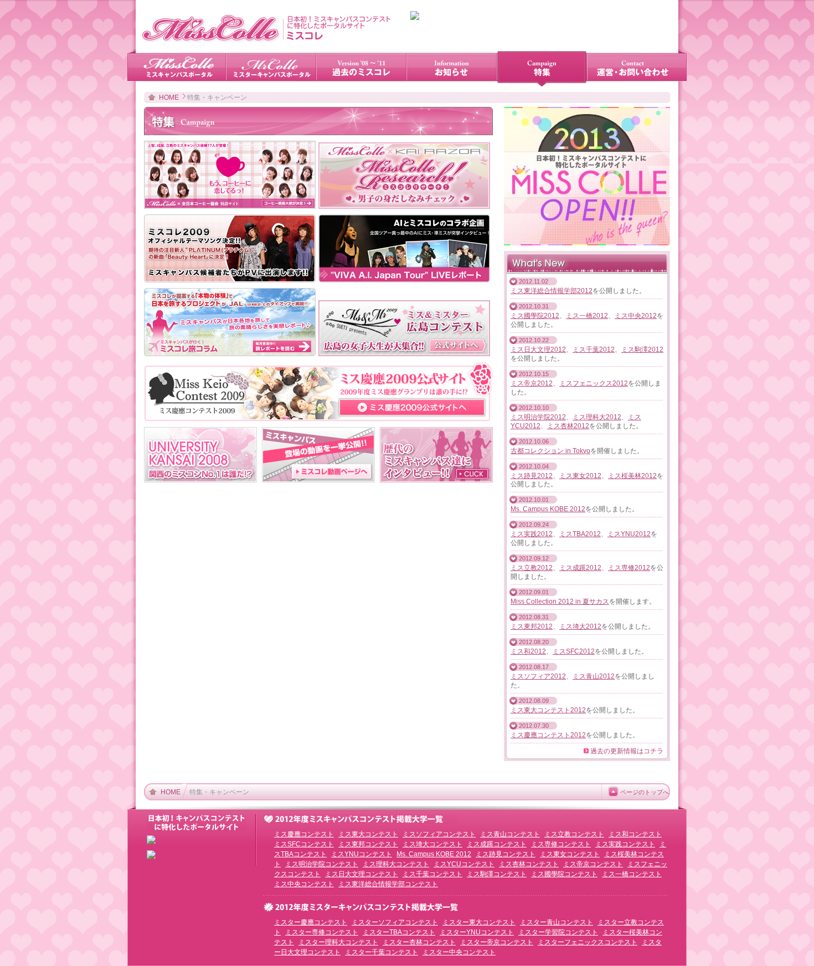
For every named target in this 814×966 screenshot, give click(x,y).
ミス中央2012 (636, 316)
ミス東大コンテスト (368, 834)
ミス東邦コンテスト (368, 844)
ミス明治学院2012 (538, 417)
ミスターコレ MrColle (271, 68)
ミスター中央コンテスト (459, 952)
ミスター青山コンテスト (556, 922)
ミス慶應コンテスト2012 (548, 735)
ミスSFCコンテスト (304, 844)
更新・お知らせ (451, 68)
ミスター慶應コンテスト (310, 922)
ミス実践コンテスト (625, 844)
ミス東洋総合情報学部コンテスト (388, 884)
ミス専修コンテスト (561, 844)
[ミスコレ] (266, 40)
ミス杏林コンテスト (529, 864)
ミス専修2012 (629, 568)
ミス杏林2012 (568, 426)
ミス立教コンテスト (574, 834)
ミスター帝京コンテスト (496, 942)
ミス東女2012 (580, 476)
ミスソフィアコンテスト (439, 834)
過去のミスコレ (361, 68)
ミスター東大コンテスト (479, 922)
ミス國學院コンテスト (564, 874)
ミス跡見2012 (532, 476)
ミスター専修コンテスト (321, 932)
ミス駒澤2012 (642, 349)
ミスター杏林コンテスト (419, 942)
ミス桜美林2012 (632, 476)
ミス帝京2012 (532, 383)
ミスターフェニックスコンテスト (587, 942)
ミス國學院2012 (535, 316)
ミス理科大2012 (597, 417)
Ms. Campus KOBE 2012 (548, 509)
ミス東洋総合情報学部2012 (552, 291)
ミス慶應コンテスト (304, 834)
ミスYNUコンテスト (361, 854)
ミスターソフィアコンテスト (395, 922)
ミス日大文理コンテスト (361, 874)
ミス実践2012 (532, 534)
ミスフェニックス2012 (593, 383)
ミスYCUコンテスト (464, 864)
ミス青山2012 (594, 676)
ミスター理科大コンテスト (338, 942)
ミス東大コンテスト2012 (548, 710)
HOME (169, 97)
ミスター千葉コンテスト (381, 952)
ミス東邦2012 (532, 626)
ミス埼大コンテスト (432, 844)
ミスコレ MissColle (181, 68)
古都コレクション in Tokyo (550, 451)
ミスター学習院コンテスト (558, 932)
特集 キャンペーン (542, 68)
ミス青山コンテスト (510, 834)
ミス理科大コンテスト (396, 864)
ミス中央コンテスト (304, 884)
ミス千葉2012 (594, 349)
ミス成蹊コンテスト (497, 844)
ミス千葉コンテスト (432, 874)
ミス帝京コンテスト (593, 864)
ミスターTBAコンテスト (399, 932)
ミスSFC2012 (574, 651)
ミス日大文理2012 (538, 349)
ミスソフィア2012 (538, 676)
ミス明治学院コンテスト (321, 864)
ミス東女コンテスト (570, 854)
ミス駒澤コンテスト (497, 874)
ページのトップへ (644, 792)
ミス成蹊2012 (580, 568)
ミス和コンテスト (635, 834)
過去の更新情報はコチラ (626, 751)
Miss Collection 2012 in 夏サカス (560, 601)
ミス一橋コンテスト (632, 874)
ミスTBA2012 (580, 534)
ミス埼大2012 (580, 626)
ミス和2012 (528, 651)
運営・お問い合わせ (632, 68)
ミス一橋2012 (587, 316)
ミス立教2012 (532, 568)
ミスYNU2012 (629, 534)
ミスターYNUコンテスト (477, 932)
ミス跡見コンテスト (505, 854)
